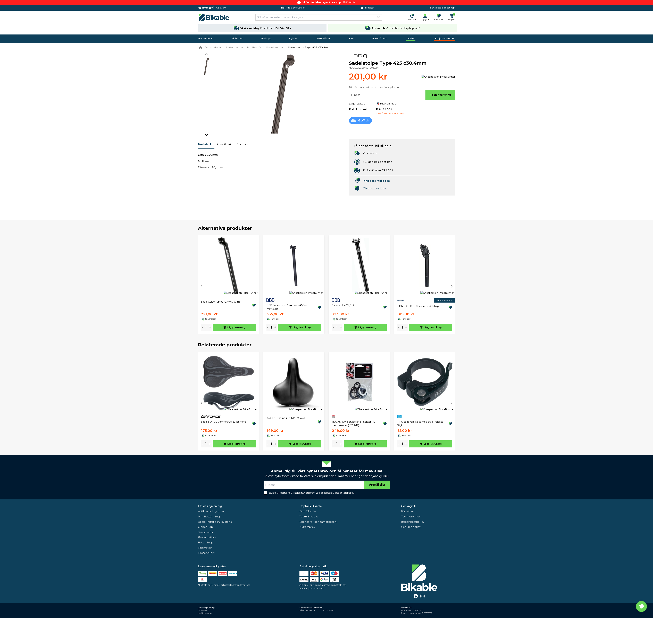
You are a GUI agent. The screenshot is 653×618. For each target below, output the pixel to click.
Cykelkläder (323, 38)
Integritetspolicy (412, 521)
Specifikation (225, 144)
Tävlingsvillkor (411, 516)
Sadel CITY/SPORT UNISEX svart (285, 418)
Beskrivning (206, 144)
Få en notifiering (440, 94)
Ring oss (369, 180)
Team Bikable (308, 516)
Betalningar (206, 542)
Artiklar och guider (211, 511)
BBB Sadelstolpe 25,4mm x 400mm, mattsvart (288, 307)
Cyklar (293, 38)
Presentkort (206, 552)
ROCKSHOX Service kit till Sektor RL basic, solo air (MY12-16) (353, 423)
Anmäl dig (377, 484)
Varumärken (379, 38)
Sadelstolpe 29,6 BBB (344, 305)
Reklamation (207, 537)
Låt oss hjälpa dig (210, 506)
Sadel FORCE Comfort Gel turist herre (223, 421)
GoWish (363, 120)
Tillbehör (237, 38)
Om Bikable (307, 511)
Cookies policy (411, 526)
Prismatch (243, 144)
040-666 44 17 (204, 610)
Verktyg (266, 38)
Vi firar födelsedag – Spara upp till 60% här (329, 2)
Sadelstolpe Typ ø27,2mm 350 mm (221, 301)
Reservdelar (205, 38)
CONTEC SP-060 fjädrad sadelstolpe (418, 306)
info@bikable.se (205, 613)
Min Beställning (209, 516)
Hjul (351, 38)
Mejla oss (383, 180)
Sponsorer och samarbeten (318, 521)
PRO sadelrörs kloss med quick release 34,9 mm (420, 423)
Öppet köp (205, 526)
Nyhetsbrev (307, 526)
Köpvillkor (408, 511)
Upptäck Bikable (310, 506)
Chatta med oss (375, 188)
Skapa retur (206, 532)
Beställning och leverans (215, 521)
